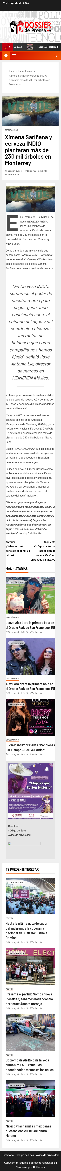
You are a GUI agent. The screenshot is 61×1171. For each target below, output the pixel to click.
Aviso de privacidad (19, 835)
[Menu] (14, 56)
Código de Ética (17, 830)
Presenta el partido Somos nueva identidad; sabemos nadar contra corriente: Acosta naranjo (29, 999)
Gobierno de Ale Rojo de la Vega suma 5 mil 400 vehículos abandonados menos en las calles (30, 1065)
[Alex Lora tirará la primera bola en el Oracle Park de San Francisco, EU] (30, 656)
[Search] (56, 55)
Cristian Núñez (15, 171)
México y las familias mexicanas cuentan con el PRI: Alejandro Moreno (28, 1131)
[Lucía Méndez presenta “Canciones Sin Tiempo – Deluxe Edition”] (30, 717)
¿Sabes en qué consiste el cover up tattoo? (18, 549)
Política (9, 918)
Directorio (13, 826)
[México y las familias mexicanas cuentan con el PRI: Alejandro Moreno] (30, 1098)
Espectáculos (11, 130)
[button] (14, 56)
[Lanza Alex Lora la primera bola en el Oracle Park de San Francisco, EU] (30, 595)
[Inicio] (6, 55)
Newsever (21, 1167)
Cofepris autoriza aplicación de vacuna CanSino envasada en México (43, 551)
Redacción (37, 632)
